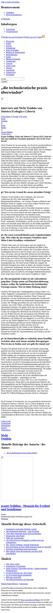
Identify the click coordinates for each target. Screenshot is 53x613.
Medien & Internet (13, 59)
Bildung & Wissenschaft (15, 52)
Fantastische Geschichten (16, 566)
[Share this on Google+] (23, 117)
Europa (9, 46)
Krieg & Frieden (12, 50)
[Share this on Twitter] (15, 117)
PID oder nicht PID (13, 577)
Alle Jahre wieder (13, 564)
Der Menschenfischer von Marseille (20, 580)
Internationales (11, 55)
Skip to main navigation (10, 2)
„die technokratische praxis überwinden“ (21, 453)
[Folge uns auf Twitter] (32, 37)
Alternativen (11, 72)
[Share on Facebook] (6, 117)
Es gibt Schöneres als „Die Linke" (19, 573)
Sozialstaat (10, 75)
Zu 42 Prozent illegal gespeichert (18, 575)
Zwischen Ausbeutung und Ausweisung (21, 549)
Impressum (23, 584)
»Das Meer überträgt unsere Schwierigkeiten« (24, 534)
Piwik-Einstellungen (14, 15)
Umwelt (9, 63)
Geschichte (10, 70)
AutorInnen (10, 29)
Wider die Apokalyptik (15, 538)
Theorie (9, 68)
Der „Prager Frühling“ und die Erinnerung (22, 545)
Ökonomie (10, 41)
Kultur (8, 57)
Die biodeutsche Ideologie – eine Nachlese (22, 531)
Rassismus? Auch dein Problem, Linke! (21, 529)
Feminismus (10, 48)
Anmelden (10, 12)
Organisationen (12, 32)
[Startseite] (5, 19)
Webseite (4, 519)
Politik (8, 44)
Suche (3, 79)
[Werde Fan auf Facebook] (12, 37)
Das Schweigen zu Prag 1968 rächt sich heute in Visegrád (28, 547)
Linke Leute (10, 66)
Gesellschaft (10, 61)
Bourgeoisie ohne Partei (15, 536)
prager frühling (7, 132)
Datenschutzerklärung (9, 584)
